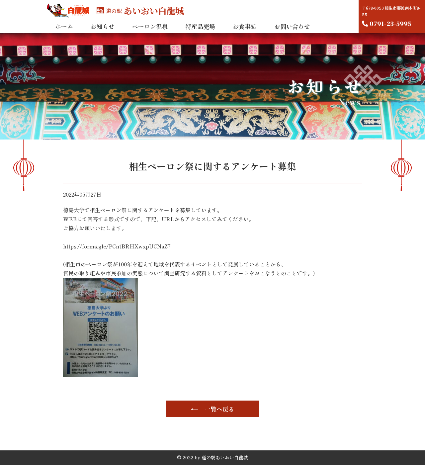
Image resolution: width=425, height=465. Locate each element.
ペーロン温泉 (150, 26)
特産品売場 (200, 26)
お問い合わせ (292, 26)
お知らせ (103, 26)
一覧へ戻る (219, 409)
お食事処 (245, 26)
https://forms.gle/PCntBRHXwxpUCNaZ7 (117, 246)
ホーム (64, 26)
